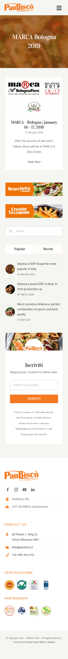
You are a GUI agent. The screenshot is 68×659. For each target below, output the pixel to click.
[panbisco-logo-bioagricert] (22, 581)
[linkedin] (33, 489)
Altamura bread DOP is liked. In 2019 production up (37, 286)
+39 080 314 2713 (23, 554)
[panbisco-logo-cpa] (10, 607)
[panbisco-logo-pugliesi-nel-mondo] (46, 607)
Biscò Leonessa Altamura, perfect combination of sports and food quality (38, 309)
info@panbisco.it (22, 547)
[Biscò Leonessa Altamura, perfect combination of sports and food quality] (10, 310)
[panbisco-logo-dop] (10, 581)
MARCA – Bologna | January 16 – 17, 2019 (34, 91)
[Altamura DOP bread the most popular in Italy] (10, 267)
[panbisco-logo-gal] (34, 607)
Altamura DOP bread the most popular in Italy (36, 266)
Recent (48, 249)
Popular (19, 249)
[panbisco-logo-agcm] (34, 581)
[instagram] (16, 489)
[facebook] (8, 489)
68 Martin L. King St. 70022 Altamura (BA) (25, 537)
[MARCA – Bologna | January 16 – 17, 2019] (34, 96)
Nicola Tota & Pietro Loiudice (40, 642)
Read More (34, 162)
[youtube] (24, 489)
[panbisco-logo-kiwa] (46, 581)
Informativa (21, 429)
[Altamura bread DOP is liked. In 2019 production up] (10, 287)
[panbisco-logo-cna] (22, 607)
